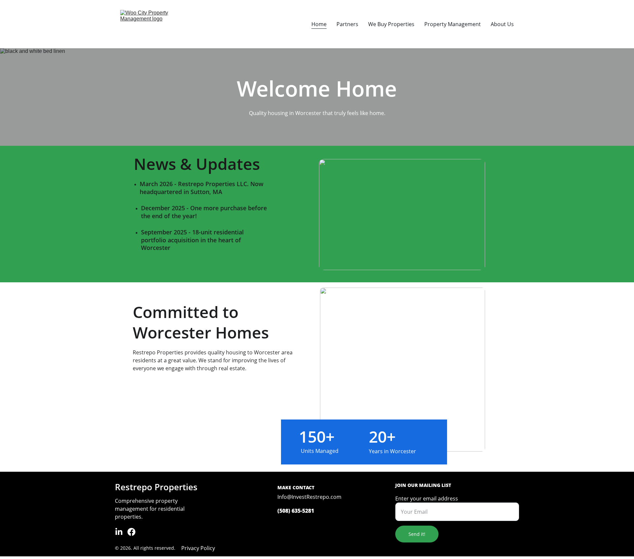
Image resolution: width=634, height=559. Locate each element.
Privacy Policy (198, 548)
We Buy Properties (391, 24)
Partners (347, 24)
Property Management (452, 24)
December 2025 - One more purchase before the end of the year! (204, 212)
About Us (502, 24)
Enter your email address (426, 498)
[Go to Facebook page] (131, 532)
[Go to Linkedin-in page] (119, 532)
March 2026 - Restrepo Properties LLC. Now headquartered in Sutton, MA (202, 187)
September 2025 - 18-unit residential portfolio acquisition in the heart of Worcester (193, 240)
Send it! (416, 534)
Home (319, 24)
